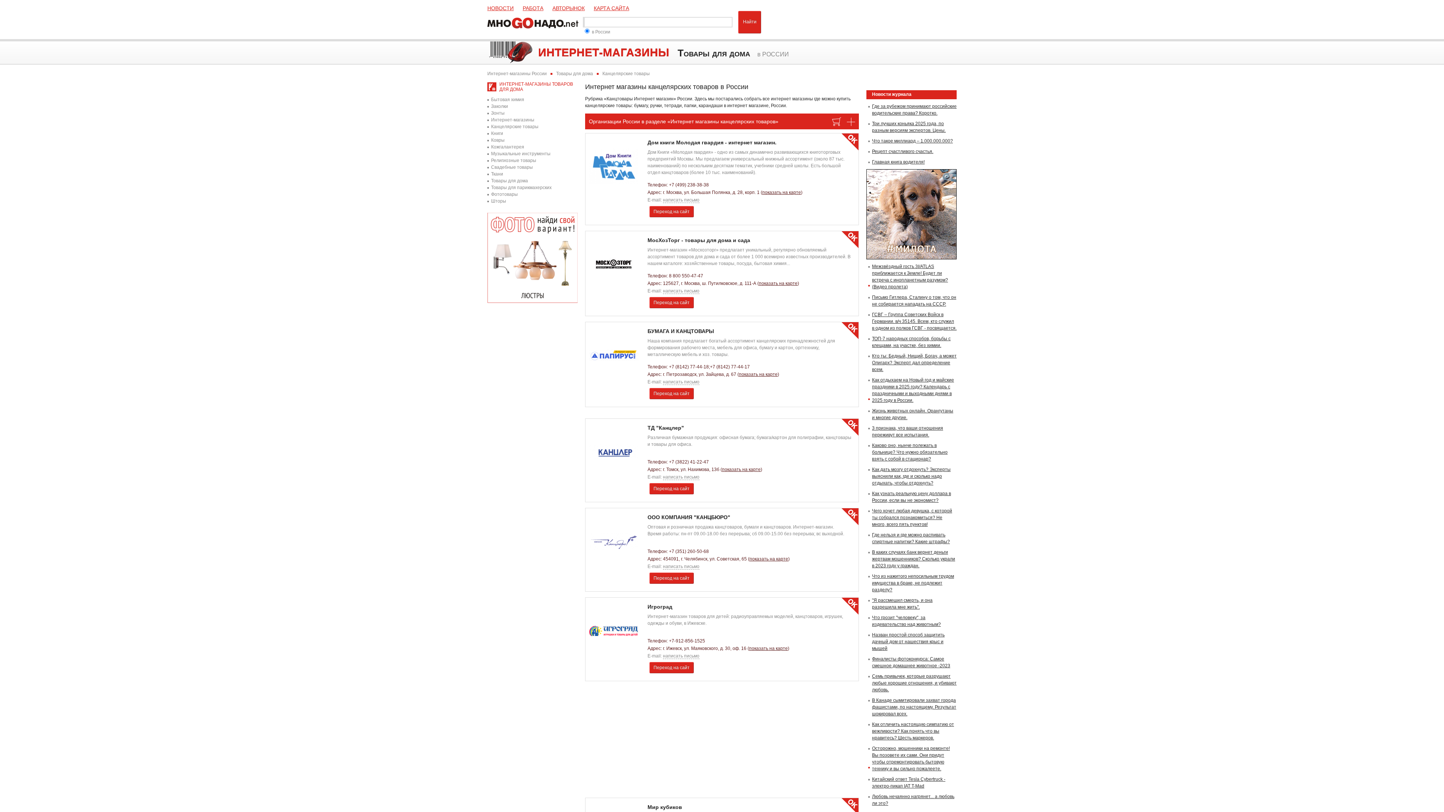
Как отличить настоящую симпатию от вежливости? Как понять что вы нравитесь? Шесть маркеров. (913, 731)
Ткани (497, 174)
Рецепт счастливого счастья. (902, 151)
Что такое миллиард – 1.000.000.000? (912, 141)
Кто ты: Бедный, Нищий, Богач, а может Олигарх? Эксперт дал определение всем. (914, 362)
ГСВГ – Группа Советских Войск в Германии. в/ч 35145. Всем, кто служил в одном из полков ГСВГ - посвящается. (914, 321)
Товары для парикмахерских (521, 187)
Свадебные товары (512, 167)
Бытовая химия (507, 99)
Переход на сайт (672, 211)
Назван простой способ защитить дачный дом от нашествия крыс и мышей (908, 641)
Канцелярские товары (514, 126)
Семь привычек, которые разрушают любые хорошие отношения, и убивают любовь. (914, 683)
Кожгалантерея (507, 147)
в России (601, 32)
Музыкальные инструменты (521, 153)
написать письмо (681, 200)
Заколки (499, 106)
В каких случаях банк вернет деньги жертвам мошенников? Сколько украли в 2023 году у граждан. (913, 559)
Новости (500, 8)
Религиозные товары (513, 160)
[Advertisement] (722, 739)
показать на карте (781, 192)
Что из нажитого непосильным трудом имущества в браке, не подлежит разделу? (913, 583)
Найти (750, 21)
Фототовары (504, 194)
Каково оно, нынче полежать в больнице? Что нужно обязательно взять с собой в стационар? (910, 452)
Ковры (498, 140)
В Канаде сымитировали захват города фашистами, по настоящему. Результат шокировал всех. (914, 707)
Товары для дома (509, 180)
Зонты (498, 113)
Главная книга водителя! (898, 162)
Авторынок (568, 8)
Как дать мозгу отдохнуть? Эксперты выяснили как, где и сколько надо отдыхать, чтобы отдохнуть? (911, 476)
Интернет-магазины (512, 120)
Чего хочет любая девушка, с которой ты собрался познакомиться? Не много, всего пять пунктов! (912, 517)
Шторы (498, 201)
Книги (497, 133)
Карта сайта (611, 8)
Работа (533, 8)
